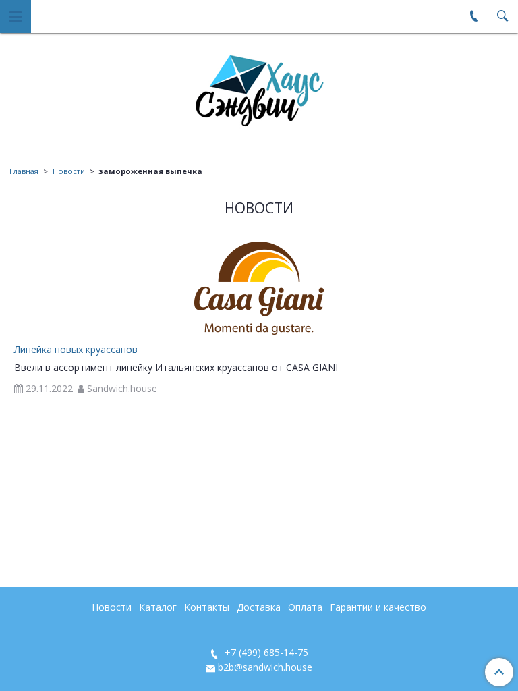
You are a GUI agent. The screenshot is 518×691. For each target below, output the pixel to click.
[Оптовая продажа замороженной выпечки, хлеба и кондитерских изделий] (259, 87)
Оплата (305, 607)
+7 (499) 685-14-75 (265, 652)
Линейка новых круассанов (76, 349)
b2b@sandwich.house (265, 667)
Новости (69, 171)
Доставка (259, 607)
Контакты (206, 607)
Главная (23, 171)
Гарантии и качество (378, 607)
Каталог (158, 607)
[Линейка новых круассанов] (259, 288)
